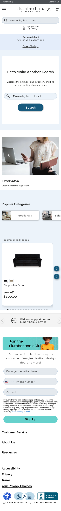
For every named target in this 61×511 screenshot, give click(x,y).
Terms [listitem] (6, 480)
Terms (27, 411)
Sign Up (30, 419)
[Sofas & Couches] (47, 215)
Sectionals (25, 215)
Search (31, 107)
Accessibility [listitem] (11, 468)
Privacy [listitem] (7, 474)
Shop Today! (31, 46)
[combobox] (30, 20)
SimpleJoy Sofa (13, 285)
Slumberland (22, 502)
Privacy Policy (17, 411)
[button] (56, 9)
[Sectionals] (6, 215)
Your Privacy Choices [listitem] (17, 486)
